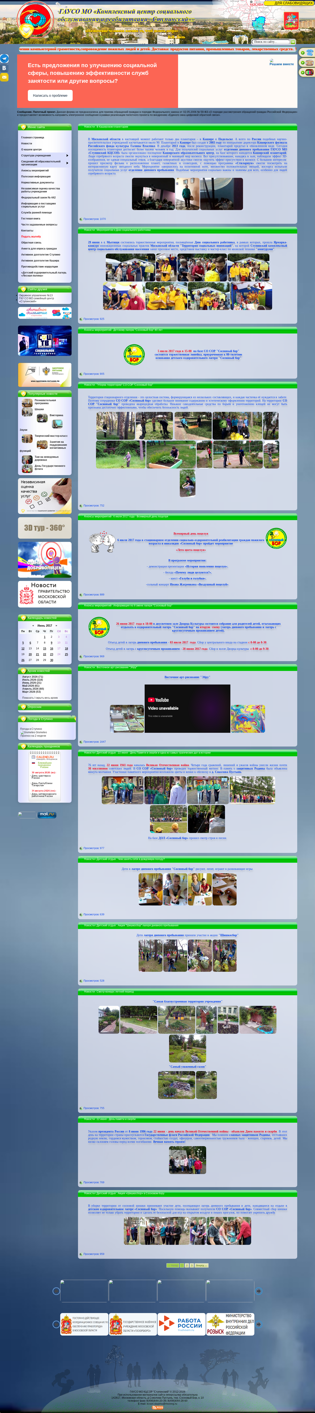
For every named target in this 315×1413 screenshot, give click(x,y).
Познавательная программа (45, 402)
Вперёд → (201, 1265)
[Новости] (45, 606)
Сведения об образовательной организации (40, 163)
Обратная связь (31, 242)
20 (30, 654)
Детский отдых (106, 752)
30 (51, 660)
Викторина (56, 415)
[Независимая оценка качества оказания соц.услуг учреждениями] (45, 513)
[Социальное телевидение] (45, 355)
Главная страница (32, 137)
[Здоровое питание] (45, 386)
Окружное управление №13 (36, 295)
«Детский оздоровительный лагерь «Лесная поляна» (43, 274)
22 (44, 654)
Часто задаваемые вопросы (39, 224)
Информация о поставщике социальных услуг (38, 205)
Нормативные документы (37, 182)
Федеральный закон (38, 197)
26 (22, 660)
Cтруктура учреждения (36, 155)
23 (51, 654)
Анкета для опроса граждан (39, 248)
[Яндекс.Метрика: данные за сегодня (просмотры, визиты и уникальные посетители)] (27, 815)
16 (51, 648)
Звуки (23, 429)
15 (44, 648)
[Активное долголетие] (45, 317)
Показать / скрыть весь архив (40, 697)
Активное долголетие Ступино (40, 254)
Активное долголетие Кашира (40, 260)
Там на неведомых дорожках (47, 458)
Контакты (27, 230)
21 (37, 654)
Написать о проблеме (50, 95)
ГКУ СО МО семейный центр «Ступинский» (36, 300)
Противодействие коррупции (39, 266)
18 (66, 648)
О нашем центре (31, 149)
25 (66, 654)
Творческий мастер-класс (51, 435)
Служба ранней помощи (36, 212)
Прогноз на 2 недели (33, 735)
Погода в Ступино (31, 728)
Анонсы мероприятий (35, 170)
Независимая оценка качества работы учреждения (40, 190)
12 (22, 648)
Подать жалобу (31, 236)
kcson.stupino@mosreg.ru (162, 1403)
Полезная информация (36, 176)
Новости (26, 143)
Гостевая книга (30, 218)
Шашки (39, 409)
